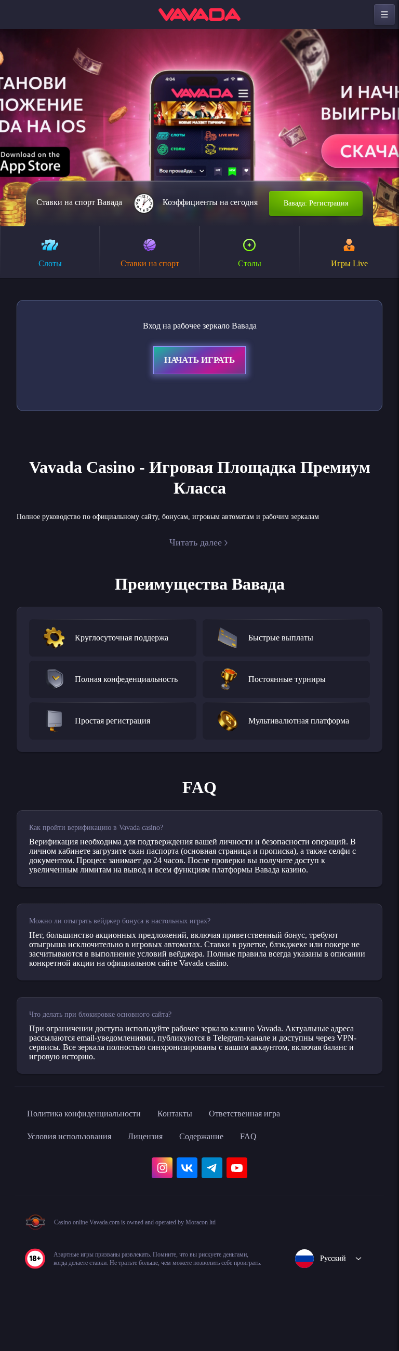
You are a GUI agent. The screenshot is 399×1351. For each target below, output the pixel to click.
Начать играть (199, 361)
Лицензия (162, 1172)
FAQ (277, 1172)
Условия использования (76, 1172)
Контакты (197, 1149)
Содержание (226, 1172)
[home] (199, 14)
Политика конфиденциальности (93, 1149)
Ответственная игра (274, 1149)
